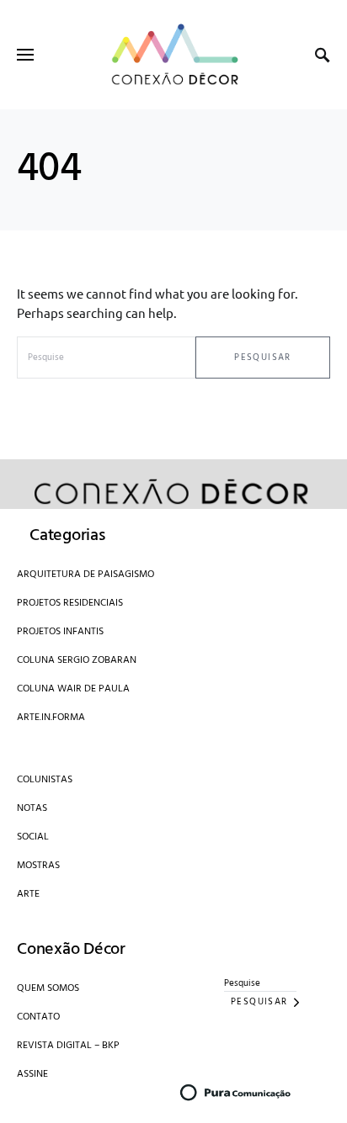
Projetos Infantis (60, 631)
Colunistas (44, 779)
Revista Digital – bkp (68, 1045)
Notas (32, 808)
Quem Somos (48, 988)
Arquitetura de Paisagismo (85, 574)
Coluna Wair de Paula (73, 689)
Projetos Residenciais (70, 603)
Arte (28, 894)
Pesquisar (262, 357)
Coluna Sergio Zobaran (76, 660)
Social (33, 837)
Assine (32, 1074)
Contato (38, 1017)
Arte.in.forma (51, 717)
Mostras (38, 865)
